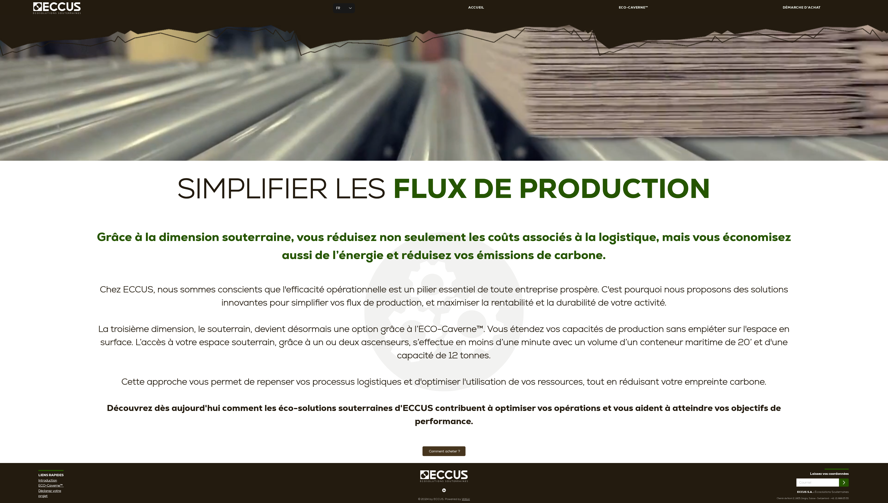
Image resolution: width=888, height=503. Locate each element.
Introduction (47, 480)
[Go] (844, 482)
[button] (633, 7)
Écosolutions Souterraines (823, 492)
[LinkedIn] (444, 490)
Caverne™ (55, 485)
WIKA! (466, 499)
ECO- (42, 485)
